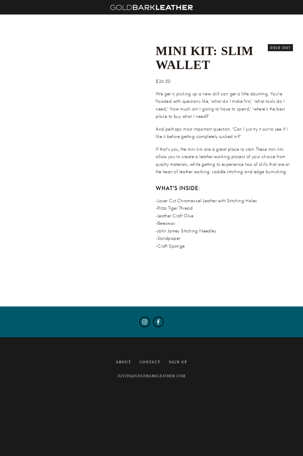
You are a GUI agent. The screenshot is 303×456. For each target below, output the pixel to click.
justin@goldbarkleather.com (151, 376)
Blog (62, 17)
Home (14, 17)
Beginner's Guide (103, 17)
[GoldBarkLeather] (144, 322)
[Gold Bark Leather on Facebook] (158, 322)
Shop (39, 17)
